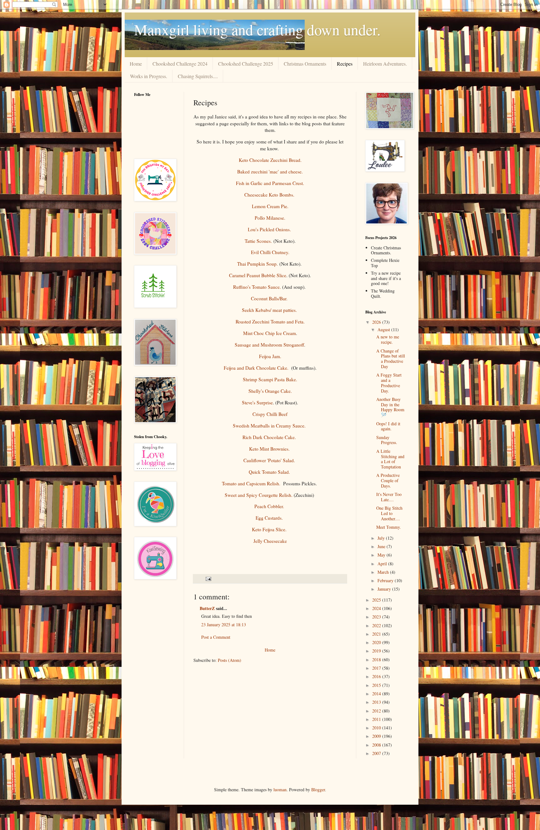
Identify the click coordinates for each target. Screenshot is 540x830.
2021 (377, 634)
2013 (377, 702)
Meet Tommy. (388, 527)
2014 (377, 694)
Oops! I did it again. (388, 426)
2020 (377, 642)
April (383, 564)
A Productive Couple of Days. (388, 480)
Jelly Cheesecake (270, 541)
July (382, 538)
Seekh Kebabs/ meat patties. (270, 310)
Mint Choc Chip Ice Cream (269, 333)
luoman (280, 789)
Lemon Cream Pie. (270, 206)
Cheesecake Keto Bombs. (269, 195)
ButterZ (207, 608)
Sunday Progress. (386, 440)
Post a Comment (215, 637)
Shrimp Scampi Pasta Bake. (270, 379)
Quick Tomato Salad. (270, 472)
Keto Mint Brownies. (270, 449)
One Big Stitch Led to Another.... (389, 513)
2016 (377, 676)
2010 (377, 728)
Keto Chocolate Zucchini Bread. (270, 160)
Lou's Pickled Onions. (270, 229)
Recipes (344, 63)
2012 (377, 711)
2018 (377, 659)
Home (136, 63)
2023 (377, 617)
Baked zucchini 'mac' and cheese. (270, 171)
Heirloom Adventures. (385, 63)
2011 (377, 719)
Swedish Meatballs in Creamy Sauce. (270, 425)
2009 (377, 736)
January (385, 589)
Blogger (318, 789)
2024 (377, 608)
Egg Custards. (270, 518)
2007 (377, 753)
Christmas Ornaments (305, 63)
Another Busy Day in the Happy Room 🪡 (390, 407)
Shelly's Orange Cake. (270, 391)
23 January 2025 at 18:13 (223, 625)
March (384, 572)
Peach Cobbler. (270, 506)
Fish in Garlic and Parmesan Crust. (270, 183)
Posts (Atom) (229, 660)
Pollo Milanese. (270, 218)
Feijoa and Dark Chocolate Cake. (256, 368)
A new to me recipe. (387, 339)
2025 (377, 600)
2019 (377, 651)
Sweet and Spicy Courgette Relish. (258, 495)
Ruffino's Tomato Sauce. (257, 287)
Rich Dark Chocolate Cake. (270, 437)
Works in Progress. (148, 76)
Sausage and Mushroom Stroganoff (269, 345)
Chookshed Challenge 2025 (245, 63)
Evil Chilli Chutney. (270, 252)
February (386, 580)
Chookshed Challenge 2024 (180, 63)
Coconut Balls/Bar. (270, 298)
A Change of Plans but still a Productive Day (390, 358)
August (384, 329)
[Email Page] (208, 578)
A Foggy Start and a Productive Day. (389, 382)
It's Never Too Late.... (389, 496)
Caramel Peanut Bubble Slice (257, 275)
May (382, 555)
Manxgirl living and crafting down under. (257, 29)
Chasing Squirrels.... (198, 76)
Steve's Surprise (257, 402)
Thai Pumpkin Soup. (257, 264)
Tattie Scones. (259, 241)
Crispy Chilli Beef (270, 414)
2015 (377, 685)
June (382, 546)
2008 (377, 745)
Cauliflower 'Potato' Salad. (270, 460)
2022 (377, 625)
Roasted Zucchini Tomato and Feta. (270, 321)
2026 (377, 322)
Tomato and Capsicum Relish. (251, 483)
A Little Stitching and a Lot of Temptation (390, 459)
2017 (377, 668)
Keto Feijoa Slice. (270, 529)
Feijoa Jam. (270, 356)
